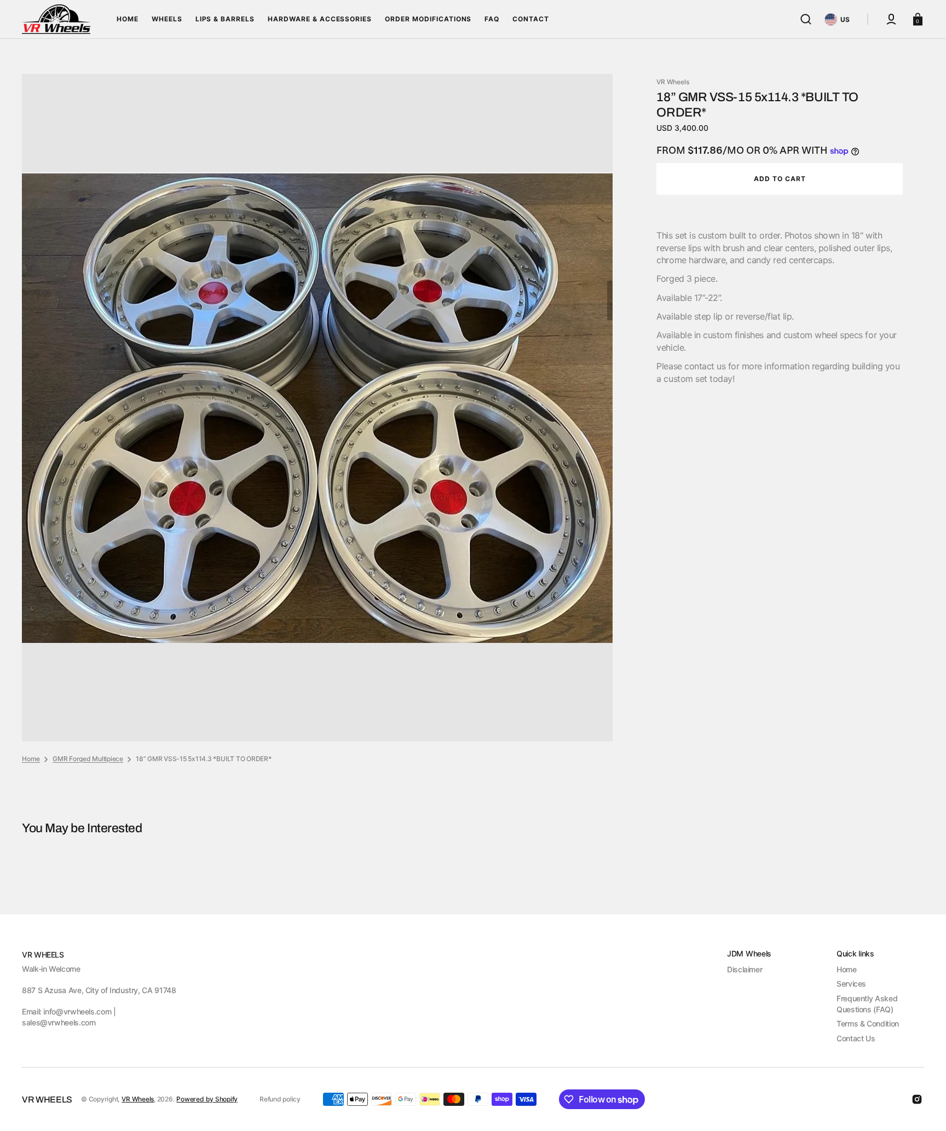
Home (31, 759)
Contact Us (856, 1038)
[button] (806, 19)
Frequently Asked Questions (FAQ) (867, 1004)
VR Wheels (138, 1099)
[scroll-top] (922, 1107)
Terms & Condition (868, 1023)
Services (851, 983)
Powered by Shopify (207, 1099)
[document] (317, 407)
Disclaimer (744, 969)
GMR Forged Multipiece (88, 759)
